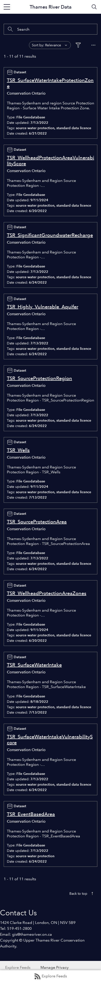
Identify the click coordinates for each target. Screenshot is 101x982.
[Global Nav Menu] (6, 6)
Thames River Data (51, 7)
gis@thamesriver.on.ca (32, 934)
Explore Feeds (54, 976)
